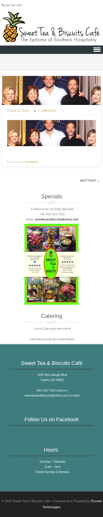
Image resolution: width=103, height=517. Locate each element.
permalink (31, 162)
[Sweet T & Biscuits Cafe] (51, 42)
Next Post (90, 180)
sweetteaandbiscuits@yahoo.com (46, 395)
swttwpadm (48, 110)
